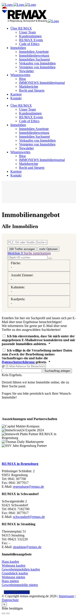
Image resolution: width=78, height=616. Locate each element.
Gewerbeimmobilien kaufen (21, 569)
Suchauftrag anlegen (57, 370)
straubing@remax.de (27, 547)
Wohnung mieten (13, 577)
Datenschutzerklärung (18, 362)
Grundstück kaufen (15, 573)
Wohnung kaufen (13, 565)
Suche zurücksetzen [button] (37, 253)
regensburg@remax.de (28, 486)
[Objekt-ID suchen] (50, 258)
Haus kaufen (10, 561)
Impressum (66, 596)
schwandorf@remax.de (29, 517)
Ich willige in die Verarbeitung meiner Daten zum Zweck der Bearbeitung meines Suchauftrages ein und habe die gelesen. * (37, 356)
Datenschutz (10, 600)
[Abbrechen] (3, 613)
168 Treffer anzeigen (22, 249)
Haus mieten (10, 581)
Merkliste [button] (15, 253)
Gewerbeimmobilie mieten (20, 585)
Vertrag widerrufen (17, 592)
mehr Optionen (48, 249)
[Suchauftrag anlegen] (8, 613)
